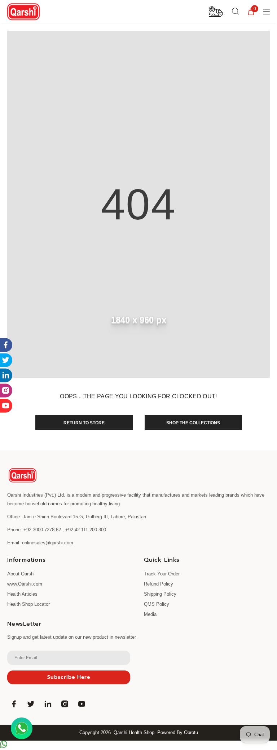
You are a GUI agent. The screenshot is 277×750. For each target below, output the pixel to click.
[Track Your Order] (215, 11)
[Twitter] (30, 703)
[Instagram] (64, 703)
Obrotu (191, 732)
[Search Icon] (235, 11)
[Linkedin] (47, 703)
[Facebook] (13, 703)
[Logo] (23, 12)
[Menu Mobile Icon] (267, 11)
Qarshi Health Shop (134, 732)
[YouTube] (81, 703)
